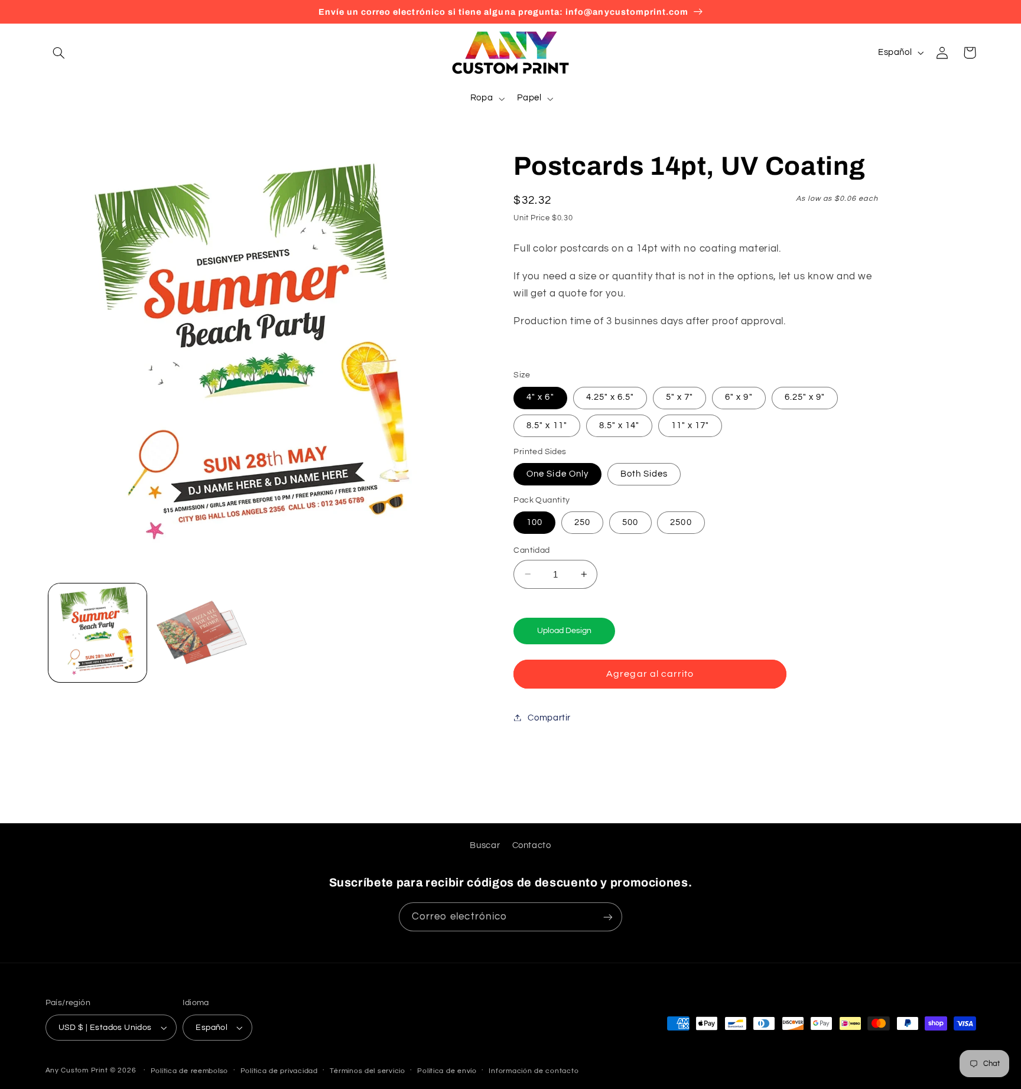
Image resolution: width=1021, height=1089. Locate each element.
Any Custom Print (76, 1070)
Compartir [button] (549, 717)
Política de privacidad (279, 1071)
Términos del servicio (367, 1071)
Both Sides (644, 473)
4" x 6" (540, 397)
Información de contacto (533, 1071)
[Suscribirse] (608, 916)
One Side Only (557, 473)
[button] (59, 52)
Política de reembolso (189, 1071)
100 (534, 521)
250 (582, 521)
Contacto (531, 845)
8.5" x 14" (619, 424)
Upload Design (564, 630)
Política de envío (447, 1071)
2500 (680, 521)
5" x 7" (679, 397)
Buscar (485, 845)
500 (630, 521)
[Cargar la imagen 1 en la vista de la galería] (97, 632)
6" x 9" (738, 397)
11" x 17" (690, 424)
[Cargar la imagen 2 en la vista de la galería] (201, 632)
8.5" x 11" (546, 424)
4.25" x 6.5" (610, 397)
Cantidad (531, 550)
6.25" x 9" (805, 397)
